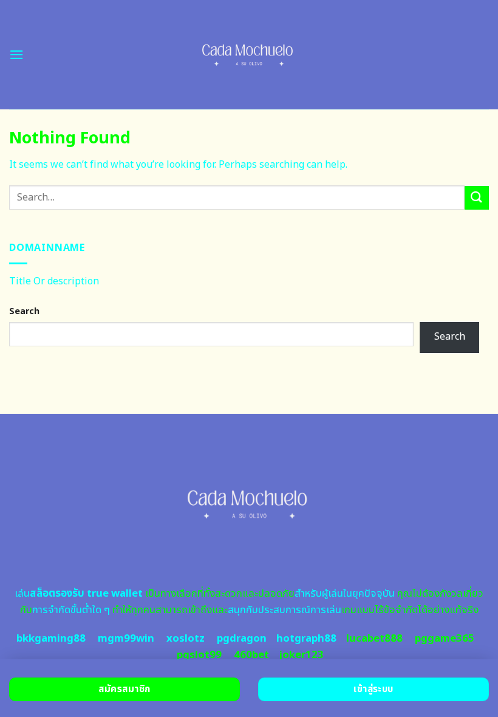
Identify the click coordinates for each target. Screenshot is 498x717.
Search (24, 311)
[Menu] (16, 54)
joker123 (301, 655)
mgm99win (126, 639)
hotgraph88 (306, 639)
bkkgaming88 (51, 639)
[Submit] (477, 198)
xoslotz (185, 639)
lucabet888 (374, 639)
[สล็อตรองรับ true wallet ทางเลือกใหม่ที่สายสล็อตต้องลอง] (249, 54)
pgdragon (242, 639)
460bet (251, 655)
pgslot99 (199, 655)
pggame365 (444, 639)
